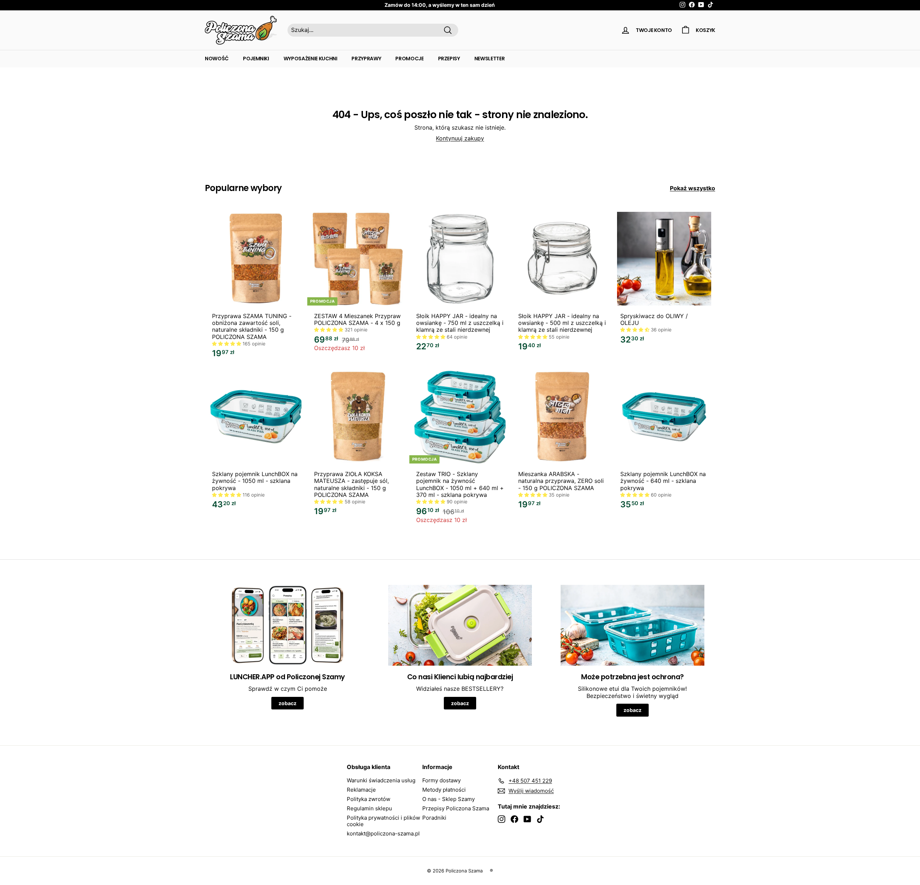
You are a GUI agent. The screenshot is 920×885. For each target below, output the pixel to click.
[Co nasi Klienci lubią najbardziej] (460, 625)
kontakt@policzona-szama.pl (383, 833)
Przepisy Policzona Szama (455, 808)
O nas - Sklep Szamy (448, 799)
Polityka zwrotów (368, 799)
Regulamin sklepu (369, 808)
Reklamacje (361, 789)
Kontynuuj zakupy (460, 138)
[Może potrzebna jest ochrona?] (632, 625)
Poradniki (434, 817)
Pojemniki (256, 58)
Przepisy (449, 58)
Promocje (409, 58)
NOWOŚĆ (217, 58)
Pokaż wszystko (692, 188)
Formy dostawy (441, 780)
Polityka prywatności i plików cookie (383, 821)
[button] (227, 343)
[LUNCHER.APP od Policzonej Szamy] (287, 625)
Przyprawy (366, 58)
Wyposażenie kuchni (310, 58)
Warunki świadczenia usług (381, 780)
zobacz (287, 703)
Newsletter (489, 58)
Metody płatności (444, 789)
